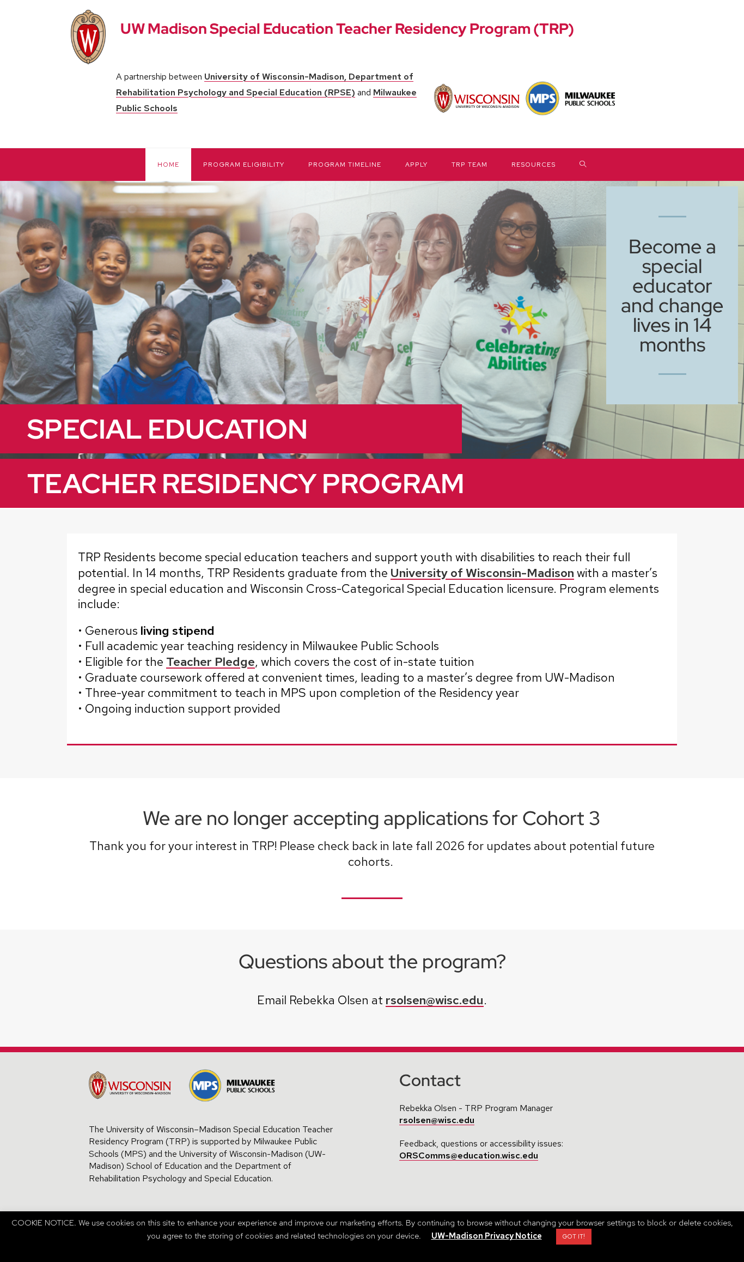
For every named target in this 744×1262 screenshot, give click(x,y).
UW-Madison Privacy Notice (486, 1236)
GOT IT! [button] (574, 1236)
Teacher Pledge (210, 662)
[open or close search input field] (583, 164)
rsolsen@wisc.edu (435, 1000)
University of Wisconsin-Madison (482, 573)
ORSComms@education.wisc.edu (468, 1155)
